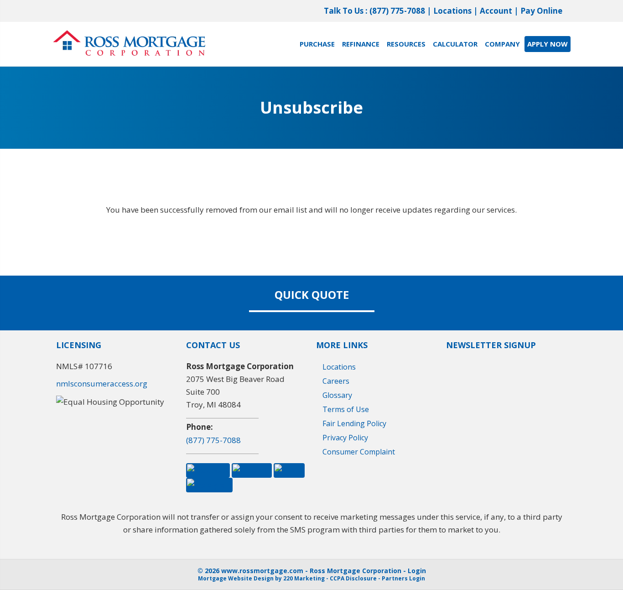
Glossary (337, 395)
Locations (452, 10)
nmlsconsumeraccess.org (101, 383)
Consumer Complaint (358, 452)
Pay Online (541, 10)
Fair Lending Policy (354, 423)
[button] (208, 469)
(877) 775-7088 (397, 10)
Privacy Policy (345, 438)
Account (496, 10)
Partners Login (403, 578)
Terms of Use (345, 409)
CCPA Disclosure (353, 578)
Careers (335, 381)
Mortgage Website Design (236, 578)
